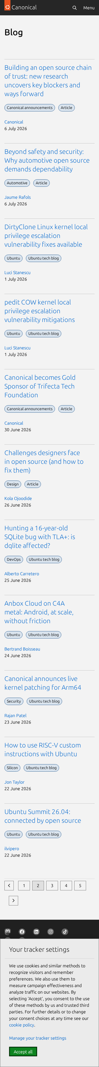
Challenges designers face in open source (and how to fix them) (44, 461)
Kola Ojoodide (18, 498)
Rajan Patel (15, 715)
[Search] (74, 7)
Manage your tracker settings (37, 1038)
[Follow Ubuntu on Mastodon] (8, 932)
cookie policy (21, 1024)
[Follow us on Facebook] (23, 932)
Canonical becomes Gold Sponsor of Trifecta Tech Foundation (40, 386)
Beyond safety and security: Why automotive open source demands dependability (47, 160)
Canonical (13, 121)
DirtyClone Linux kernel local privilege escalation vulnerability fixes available (46, 235)
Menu (89, 7)
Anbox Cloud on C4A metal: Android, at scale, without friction (39, 612)
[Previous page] (9, 885)
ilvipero (11, 848)
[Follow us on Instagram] (51, 932)
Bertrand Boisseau (22, 648)
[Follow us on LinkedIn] (37, 932)
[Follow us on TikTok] (66, 932)
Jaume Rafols (17, 197)
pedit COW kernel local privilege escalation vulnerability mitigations (39, 310)
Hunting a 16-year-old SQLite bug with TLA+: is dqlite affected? (39, 536)
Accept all (23, 1051)
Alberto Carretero (21, 573)
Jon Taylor (14, 782)
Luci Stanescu (17, 272)
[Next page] (13, 900)
